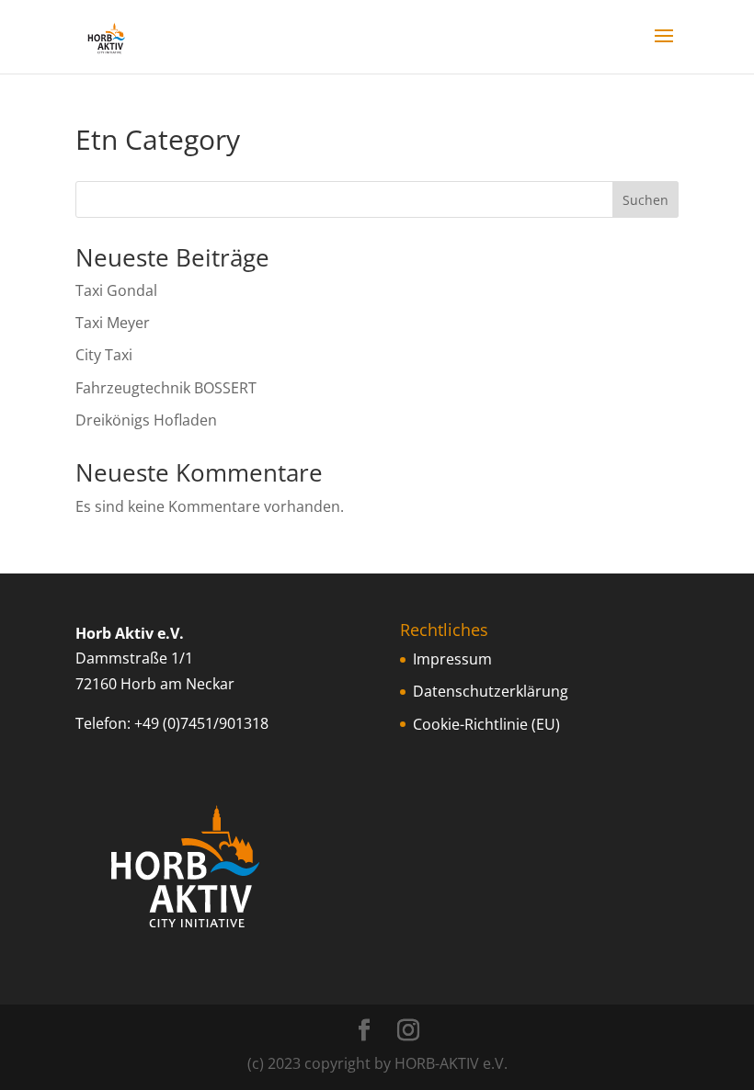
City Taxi (103, 355)
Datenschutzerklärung (490, 691)
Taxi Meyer (112, 322)
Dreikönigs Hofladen (146, 420)
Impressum (452, 659)
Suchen (645, 200)
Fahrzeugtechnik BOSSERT (166, 388)
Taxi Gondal (116, 290)
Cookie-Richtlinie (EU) (486, 724)
